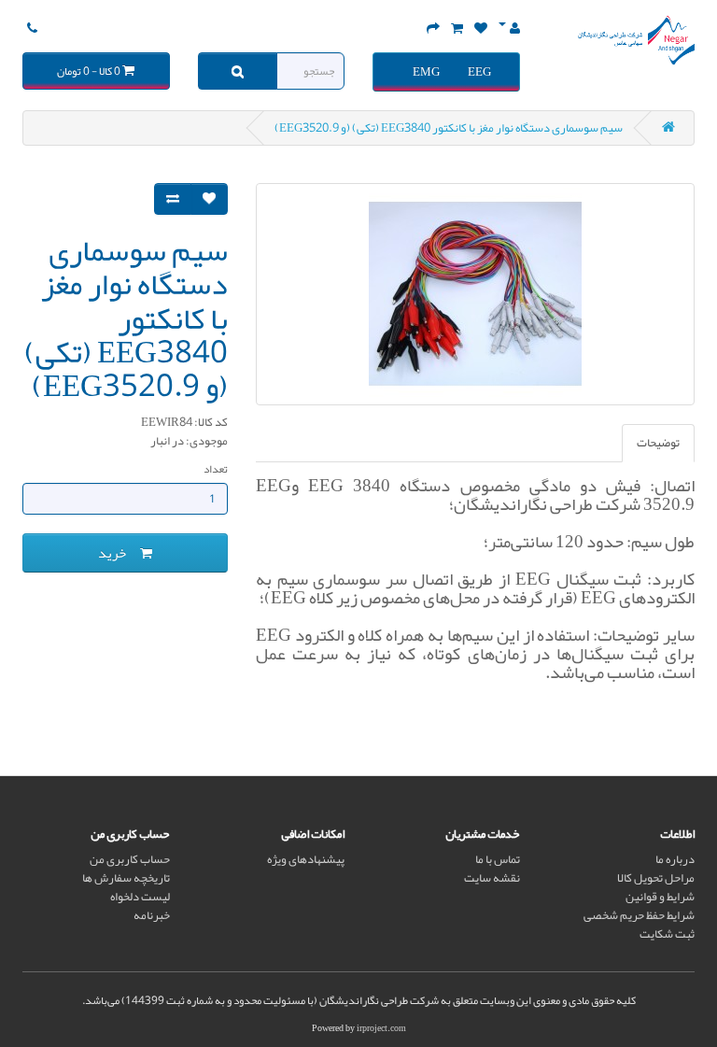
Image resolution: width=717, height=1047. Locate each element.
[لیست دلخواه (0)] (480, 29)
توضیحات (658, 443)
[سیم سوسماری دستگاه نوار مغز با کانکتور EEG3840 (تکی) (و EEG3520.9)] (475, 294)
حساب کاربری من (130, 859)
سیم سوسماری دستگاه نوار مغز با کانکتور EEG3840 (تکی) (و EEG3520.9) (448, 128)
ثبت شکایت (667, 934)
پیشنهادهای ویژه (305, 859)
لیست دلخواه (140, 896)
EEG (479, 72)
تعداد (216, 469)
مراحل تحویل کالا (656, 878)
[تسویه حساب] (433, 29)
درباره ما (675, 859)
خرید (119, 553)
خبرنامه (152, 915)
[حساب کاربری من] (509, 29)
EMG (426, 72)
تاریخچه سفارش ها (126, 878)
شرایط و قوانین (660, 896)
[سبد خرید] (457, 29)
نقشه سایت (492, 878)
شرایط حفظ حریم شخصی (639, 915)
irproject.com (381, 1028)
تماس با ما (497, 859)
